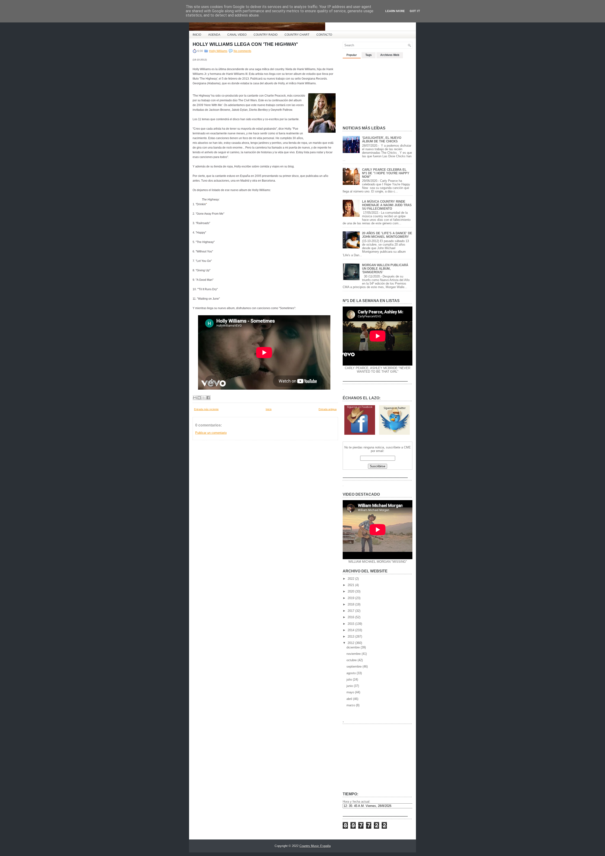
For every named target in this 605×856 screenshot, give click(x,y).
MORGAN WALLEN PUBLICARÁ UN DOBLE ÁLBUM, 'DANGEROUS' (385, 268)
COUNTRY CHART (297, 34)
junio (350, 686)
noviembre (354, 654)
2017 (351, 611)
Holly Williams (218, 51)
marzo (351, 705)
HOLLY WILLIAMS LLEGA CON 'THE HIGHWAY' (245, 44)
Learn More (395, 11)
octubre (352, 660)
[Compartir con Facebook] (208, 397)
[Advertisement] (378, 90)
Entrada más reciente (206, 409)
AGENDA (214, 34)
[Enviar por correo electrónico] (194, 397)
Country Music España (315, 846)
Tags (368, 55)
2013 (351, 636)
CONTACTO (324, 34)
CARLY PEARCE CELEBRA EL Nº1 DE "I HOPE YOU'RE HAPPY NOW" (385, 173)
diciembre (353, 647)
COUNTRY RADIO (265, 34)
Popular (351, 55)
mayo (350, 692)
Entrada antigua (328, 409)
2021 (351, 585)
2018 (351, 604)
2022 (351, 578)
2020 (351, 591)
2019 (351, 598)
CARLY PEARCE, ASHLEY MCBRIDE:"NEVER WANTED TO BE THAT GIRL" (377, 369)
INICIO (197, 34)
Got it (415, 11)
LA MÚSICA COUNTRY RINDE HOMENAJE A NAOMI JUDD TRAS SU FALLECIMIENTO (387, 205)
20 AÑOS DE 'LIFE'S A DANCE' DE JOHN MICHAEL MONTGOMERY (387, 234)
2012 (351, 643)
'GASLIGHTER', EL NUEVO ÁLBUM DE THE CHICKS (381, 139)
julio (349, 679)
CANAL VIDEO (236, 34)
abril (349, 699)
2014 (351, 630)
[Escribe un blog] (199, 397)
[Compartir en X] (203, 397)
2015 (351, 624)
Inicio (269, 409)
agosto (351, 673)
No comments (242, 51)
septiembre (354, 666)
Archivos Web (389, 55)
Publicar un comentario (211, 432)
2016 (351, 617)
